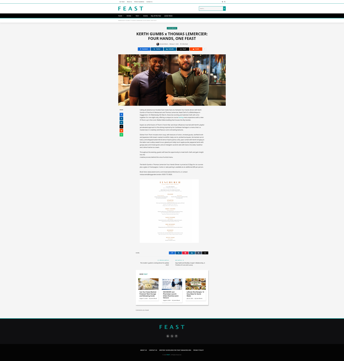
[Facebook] (121, 114)
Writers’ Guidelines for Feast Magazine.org (175, 350)
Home (120, 20)
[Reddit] (121, 130)
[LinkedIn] (121, 122)
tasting (180, 117)
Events (145, 16)
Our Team (122, 2)
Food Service (172, 28)
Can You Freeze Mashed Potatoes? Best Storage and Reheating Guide (147, 294)
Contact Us (149, 2)
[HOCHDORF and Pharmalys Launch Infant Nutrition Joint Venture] (172, 284)
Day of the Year (156, 16)
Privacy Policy (198, 350)
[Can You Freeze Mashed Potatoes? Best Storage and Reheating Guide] (148, 284)
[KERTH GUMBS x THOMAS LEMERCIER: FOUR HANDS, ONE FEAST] (172, 80)
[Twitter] (121, 118)
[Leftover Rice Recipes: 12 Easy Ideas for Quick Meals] (195, 284)
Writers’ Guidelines (139, 2)
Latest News (168, 16)
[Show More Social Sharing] (204, 49)
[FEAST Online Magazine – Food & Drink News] (130, 8)
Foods (120, 16)
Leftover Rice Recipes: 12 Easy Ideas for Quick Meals (195, 294)
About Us (129, 2)
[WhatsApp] (121, 134)
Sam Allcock (165, 44)
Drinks (129, 16)
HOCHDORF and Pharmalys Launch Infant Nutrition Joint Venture (171, 295)
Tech (137, 16)
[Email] (121, 126)
